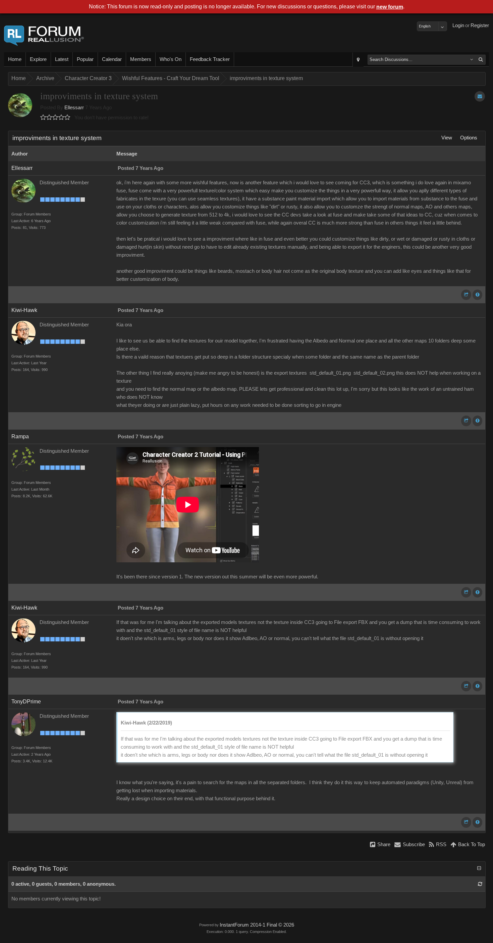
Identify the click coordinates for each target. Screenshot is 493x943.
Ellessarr (74, 107)
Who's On (170, 59)
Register (480, 25)
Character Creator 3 (88, 78)
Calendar (112, 59)
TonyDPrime (26, 701)
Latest (61, 59)
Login (458, 25)
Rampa (20, 436)
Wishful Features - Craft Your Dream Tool (170, 78)
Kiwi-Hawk (24, 310)
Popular (85, 59)
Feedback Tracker (210, 59)
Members (140, 59)
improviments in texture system (266, 78)
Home (14, 59)
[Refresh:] (480, 884)
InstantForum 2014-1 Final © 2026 (257, 925)
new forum (389, 7)
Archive (45, 78)
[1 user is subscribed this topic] (480, 96)
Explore (38, 59)
